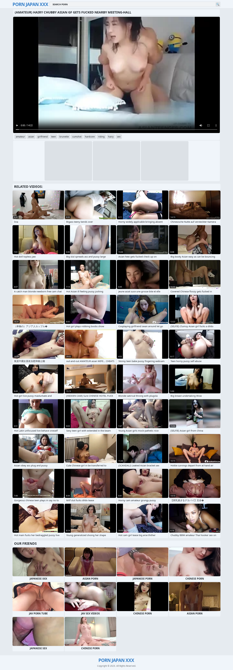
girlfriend (43, 136)
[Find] (218, 4)
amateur (20, 136)
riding (101, 136)
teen (53, 136)
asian (31, 136)
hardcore (90, 136)
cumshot (76, 136)
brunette (64, 136)
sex (118, 136)
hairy (110, 136)
